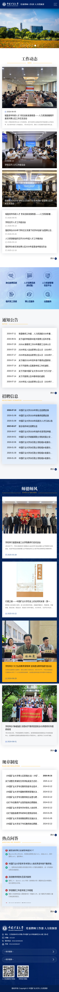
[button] (21, 45)
